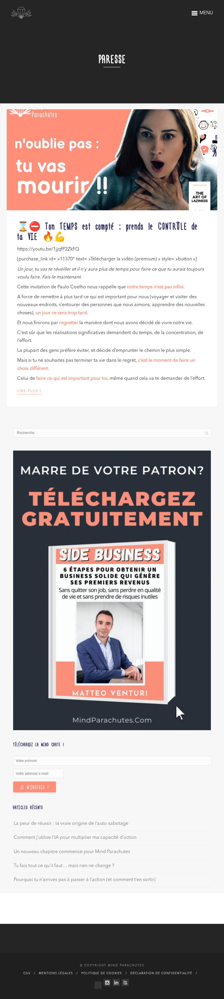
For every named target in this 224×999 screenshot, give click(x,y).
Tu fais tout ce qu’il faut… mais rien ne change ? (64, 866)
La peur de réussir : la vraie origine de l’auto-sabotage (71, 823)
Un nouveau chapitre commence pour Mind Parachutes (72, 852)
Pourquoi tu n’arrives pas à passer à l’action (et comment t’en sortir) (84, 880)
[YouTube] (125, 982)
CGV (26, 973)
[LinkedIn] (116, 982)
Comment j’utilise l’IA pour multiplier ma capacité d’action (75, 837)
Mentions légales (56, 973)
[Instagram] (107, 982)
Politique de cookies (101, 973)
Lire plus (29, 390)
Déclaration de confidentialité (161, 973)
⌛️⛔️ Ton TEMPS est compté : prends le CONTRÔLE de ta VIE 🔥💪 (107, 230)
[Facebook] (98, 984)
